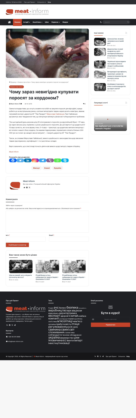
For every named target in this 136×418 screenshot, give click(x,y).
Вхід (49, 2)
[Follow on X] (20, 104)
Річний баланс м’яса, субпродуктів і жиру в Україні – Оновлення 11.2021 (73, 277)
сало (75, 327)
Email (51, 235)
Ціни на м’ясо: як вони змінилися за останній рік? (115, 41)
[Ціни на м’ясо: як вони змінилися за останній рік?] (100, 42)
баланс (62, 308)
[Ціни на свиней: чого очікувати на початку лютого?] (21, 266)
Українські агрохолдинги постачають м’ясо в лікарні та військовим (116, 64)
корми (71, 319)
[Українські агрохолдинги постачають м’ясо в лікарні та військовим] (100, 64)
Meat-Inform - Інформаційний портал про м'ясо (51, 356)
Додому (13, 82)
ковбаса (82, 316)
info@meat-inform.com (15, 341)
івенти (70, 340)
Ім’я (8, 235)
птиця (75, 324)
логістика (52, 321)
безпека (72, 307)
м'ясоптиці (64, 321)
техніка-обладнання (71, 335)
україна (58, 168)
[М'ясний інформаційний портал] (27, 12)
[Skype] (65, 160)
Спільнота (40, 2)
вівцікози (77, 310)
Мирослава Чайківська (55, 114)
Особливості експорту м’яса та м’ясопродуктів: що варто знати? (116, 86)
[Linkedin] (27, 160)
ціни (76, 337)
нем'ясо (77, 321)
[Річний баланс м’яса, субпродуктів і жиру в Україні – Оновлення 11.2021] (74, 266)
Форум (65, 22)
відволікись (53, 313)
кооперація (63, 319)
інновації (64, 343)
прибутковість (63, 324)
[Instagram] (35, 160)
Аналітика (37, 22)
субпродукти (55, 335)
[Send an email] (21, 104)
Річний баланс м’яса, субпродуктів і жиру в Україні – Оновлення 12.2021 (47, 277)
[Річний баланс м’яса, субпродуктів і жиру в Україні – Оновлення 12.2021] (47, 266)
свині (47, 168)
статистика (69, 332)
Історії (25, 22)
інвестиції (53, 343)
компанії (53, 318)
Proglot (50, 308)
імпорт (37, 168)
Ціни (47, 22)
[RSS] (7, 325)
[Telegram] (42, 160)
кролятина (78, 319)
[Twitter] (20, 160)
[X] (29, 187)
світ (71, 329)
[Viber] (50, 160)
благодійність (82, 308)
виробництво (57, 310)
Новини (17, 22)
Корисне (55, 22)
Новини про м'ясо (24, 82)
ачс (56, 307)
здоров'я (65, 316)
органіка (52, 324)
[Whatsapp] (57, 160)
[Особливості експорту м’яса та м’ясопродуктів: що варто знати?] (100, 87)
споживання (56, 332)
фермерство (66, 337)
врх (69, 310)
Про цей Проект (29, 2)
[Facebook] (13, 160)
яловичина (55, 340)
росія (69, 326)
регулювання (57, 326)
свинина (54, 329)
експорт (54, 315)
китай (74, 315)
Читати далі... (28, 321)
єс (64, 340)
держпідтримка (68, 313)
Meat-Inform (15, 104)
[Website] (24, 187)
